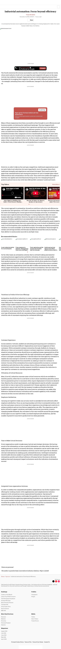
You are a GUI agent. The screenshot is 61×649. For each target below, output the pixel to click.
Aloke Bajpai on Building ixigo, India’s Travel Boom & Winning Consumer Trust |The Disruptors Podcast (12, 203)
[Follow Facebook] (51, 581)
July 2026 (3, 633)
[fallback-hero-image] (8, 242)
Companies (34, 594)
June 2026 (3, 635)
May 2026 (3, 637)
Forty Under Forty (6, 606)
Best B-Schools (5, 608)
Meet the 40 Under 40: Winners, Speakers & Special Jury (36, 201)
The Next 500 (4, 604)
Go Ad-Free (42, 110)
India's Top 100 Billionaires (8, 596)
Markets (3, 619)
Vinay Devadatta (30, 14)
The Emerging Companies (8, 598)
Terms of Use (28, 642)
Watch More (55, 184)
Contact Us (47, 642)
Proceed (43, 68)
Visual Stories (35, 621)
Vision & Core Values (37, 642)
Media (33, 614)
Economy (3, 621)
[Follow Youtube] (56, 581)
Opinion (3, 625)
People (33, 596)
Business (3, 617)
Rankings (4, 592)
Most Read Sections (7, 614)
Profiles (33, 592)
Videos (33, 617)
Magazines (4, 628)
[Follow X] (53, 581)
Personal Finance (5, 623)
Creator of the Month (6, 594)
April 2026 (4, 639)
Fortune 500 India (5, 600)
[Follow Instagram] (59, 581)
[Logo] (4, 7)
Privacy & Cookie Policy (17, 642)
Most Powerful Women (7, 602)
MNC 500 (3, 610)
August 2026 (4, 631)
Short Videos (34, 619)
